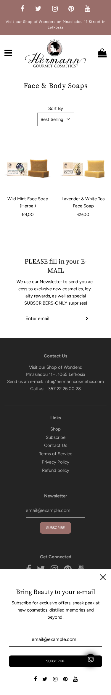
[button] (55, 119)
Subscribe (55, 437)
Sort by (55, 108)
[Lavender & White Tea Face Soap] (83, 167)
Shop (55, 429)
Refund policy (55, 470)
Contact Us (55, 445)
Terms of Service (55, 453)
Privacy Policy (55, 462)
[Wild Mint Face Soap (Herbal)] (27, 167)
